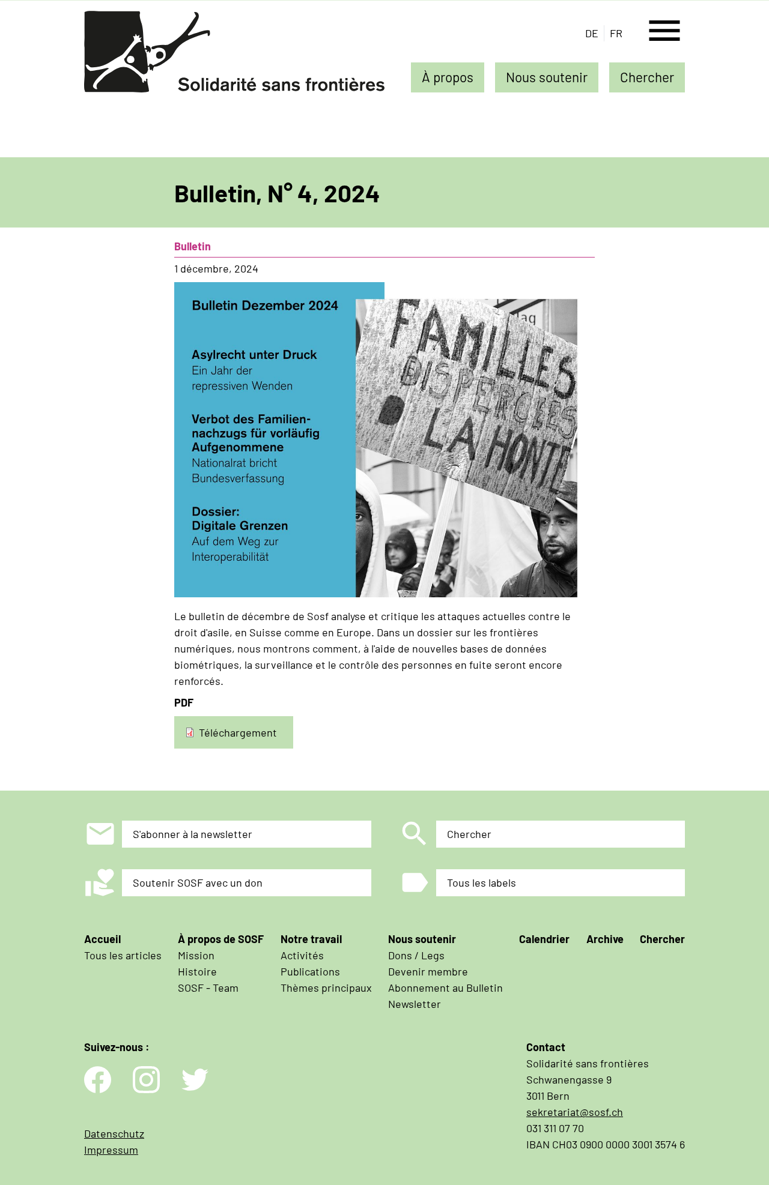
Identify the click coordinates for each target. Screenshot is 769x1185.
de (591, 33)
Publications (310, 971)
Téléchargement (238, 731)
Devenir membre (428, 971)
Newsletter (414, 1003)
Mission (196, 955)
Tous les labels (481, 882)
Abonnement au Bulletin (445, 987)
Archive (605, 938)
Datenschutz (114, 1133)
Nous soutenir (547, 76)
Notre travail (311, 938)
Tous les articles (123, 955)
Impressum (111, 1149)
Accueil (102, 938)
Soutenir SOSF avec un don (198, 882)
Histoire (197, 971)
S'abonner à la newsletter (192, 833)
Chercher (647, 76)
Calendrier (544, 938)
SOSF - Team (208, 987)
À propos (447, 76)
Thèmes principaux (326, 987)
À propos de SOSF (221, 938)
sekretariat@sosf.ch (574, 1111)
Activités (302, 955)
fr (616, 33)
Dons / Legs (416, 955)
